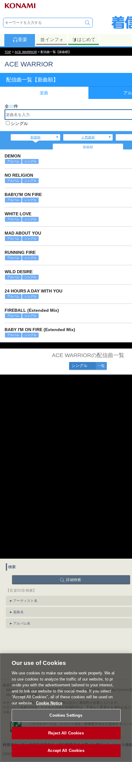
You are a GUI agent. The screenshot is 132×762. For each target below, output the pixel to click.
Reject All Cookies (65, 733)
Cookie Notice (49, 703)
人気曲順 (88, 137)
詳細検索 (73, 580)
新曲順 (35, 137)
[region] (66, 707)
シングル (19, 123)
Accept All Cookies (66, 750)
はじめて (86, 39)
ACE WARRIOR (26, 52)
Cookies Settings (65, 715)
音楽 (22, 39)
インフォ (54, 39)
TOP (8, 52)
